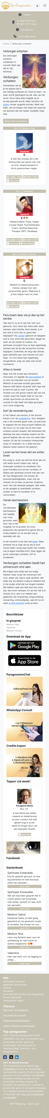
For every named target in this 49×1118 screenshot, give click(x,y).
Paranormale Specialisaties (16, 1020)
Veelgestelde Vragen (13, 1000)
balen (35, 541)
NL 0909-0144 (26, 21)
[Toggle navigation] (45, 6)
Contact (7, 988)
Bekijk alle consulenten (16, 121)
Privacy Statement (12, 997)
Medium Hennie (14, 630)
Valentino (11, 627)
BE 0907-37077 (27, 24)
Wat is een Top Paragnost (15, 1010)
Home (6, 43)
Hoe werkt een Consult (14, 1015)
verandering (24, 418)
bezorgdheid (34, 377)
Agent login (33, 1103)
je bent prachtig (16, 603)
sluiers (6, 104)
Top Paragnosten (20, 5)
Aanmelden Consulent (14, 981)
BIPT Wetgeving (18, 1103)
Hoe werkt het (27, 30)
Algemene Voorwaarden (15, 984)
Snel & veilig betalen (27, 36)
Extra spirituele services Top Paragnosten (23, 994)
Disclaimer (8, 991)
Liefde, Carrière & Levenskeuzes (19, 1025)
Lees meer (24, 886)
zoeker (21, 335)
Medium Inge (12, 624)
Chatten (27, 15)
